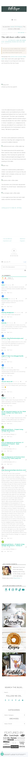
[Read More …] (17, 578)
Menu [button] (15, 19)
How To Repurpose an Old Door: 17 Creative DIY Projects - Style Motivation (12, 444)
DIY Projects (12, 40)
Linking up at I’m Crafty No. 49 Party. (11, 207)
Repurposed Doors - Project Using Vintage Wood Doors (12, 430)
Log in (17, 754)
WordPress (12, 754)
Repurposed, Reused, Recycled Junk (15, 41)
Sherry (4, 398)
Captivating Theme (16, 754)
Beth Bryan (14, 9)
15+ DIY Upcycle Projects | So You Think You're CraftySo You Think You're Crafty (14, 413)
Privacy (22, 754)
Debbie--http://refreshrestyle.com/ (12, 338)
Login (24, 262)
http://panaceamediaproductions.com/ (14, 470)
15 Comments (6, 43)
